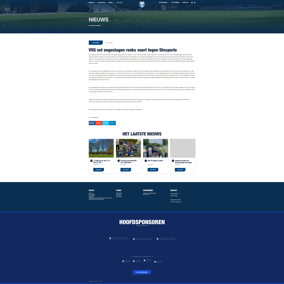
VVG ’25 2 (119, 195)
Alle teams (119, 193)
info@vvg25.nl (174, 193)
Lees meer (99, 170)
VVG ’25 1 (118, 194)
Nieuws (91, 2)
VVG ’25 (119, 2)
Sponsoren (146, 194)
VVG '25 (101, 281)
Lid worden (175, 2)
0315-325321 (173, 196)
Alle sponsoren (142, 272)
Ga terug (95, 43)
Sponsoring (163, 2)
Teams (110, 2)
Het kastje (101, 2)
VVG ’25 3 (119, 197)
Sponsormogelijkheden (149, 193)
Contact (185, 2)
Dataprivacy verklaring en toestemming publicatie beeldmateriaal (100, 198)
